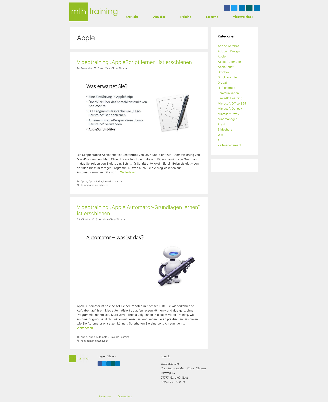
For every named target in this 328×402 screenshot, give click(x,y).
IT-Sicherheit (226, 87)
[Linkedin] (242, 8)
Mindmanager (227, 119)
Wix (220, 135)
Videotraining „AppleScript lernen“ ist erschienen (134, 62)
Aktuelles (159, 16)
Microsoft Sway (228, 114)
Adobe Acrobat (228, 46)
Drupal (222, 82)
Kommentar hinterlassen (94, 185)
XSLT (221, 140)
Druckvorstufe (227, 77)
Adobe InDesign (229, 51)
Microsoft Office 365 (232, 103)
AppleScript (95, 181)
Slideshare (225, 129)
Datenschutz (125, 396)
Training (185, 16)
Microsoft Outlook (230, 108)
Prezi (221, 124)
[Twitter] (234, 8)
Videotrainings (243, 16)
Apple (84, 181)
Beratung (212, 16)
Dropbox (223, 72)
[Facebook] (227, 8)
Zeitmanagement (229, 145)
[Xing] (249, 8)
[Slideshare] (257, 8)
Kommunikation (228, 93)
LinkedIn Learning (113, 181)
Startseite (132, 16)
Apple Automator (98, 336)
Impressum (105, 396)
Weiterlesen (128, 172)
